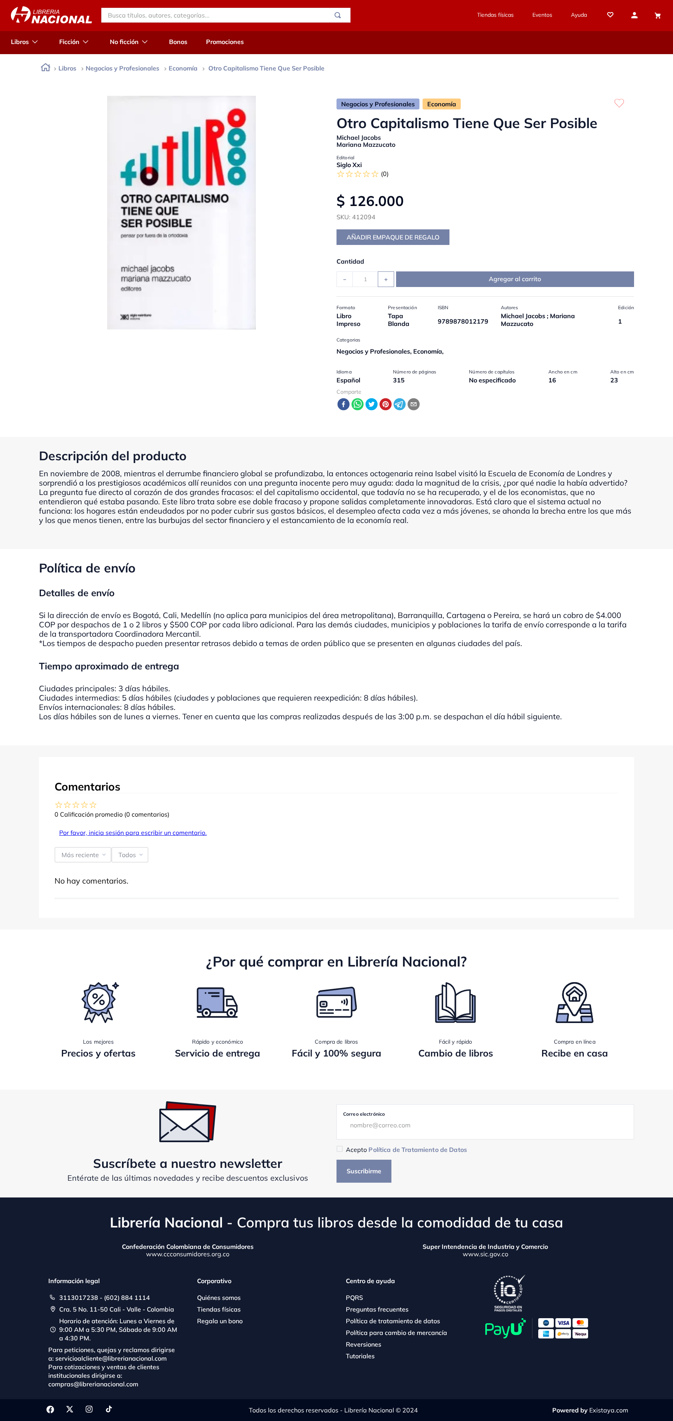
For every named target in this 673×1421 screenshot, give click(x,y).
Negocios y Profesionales (122, 68)
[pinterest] (385, 405)
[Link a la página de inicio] (45, 69)
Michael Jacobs (358, 137)
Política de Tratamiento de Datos (417, 1149)
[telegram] (399, 405)
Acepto (406, 1149)
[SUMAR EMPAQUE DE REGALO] (392, 237)
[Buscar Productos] (339, 15)
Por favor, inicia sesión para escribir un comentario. (133, 832)
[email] (413, 405)
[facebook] (343, 405)
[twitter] (371, 405)
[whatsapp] (357, 405)
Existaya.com (608, 1410)
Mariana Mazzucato (365, 144)
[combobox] (226, 15)
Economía (183, 68)
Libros (67, 68)
